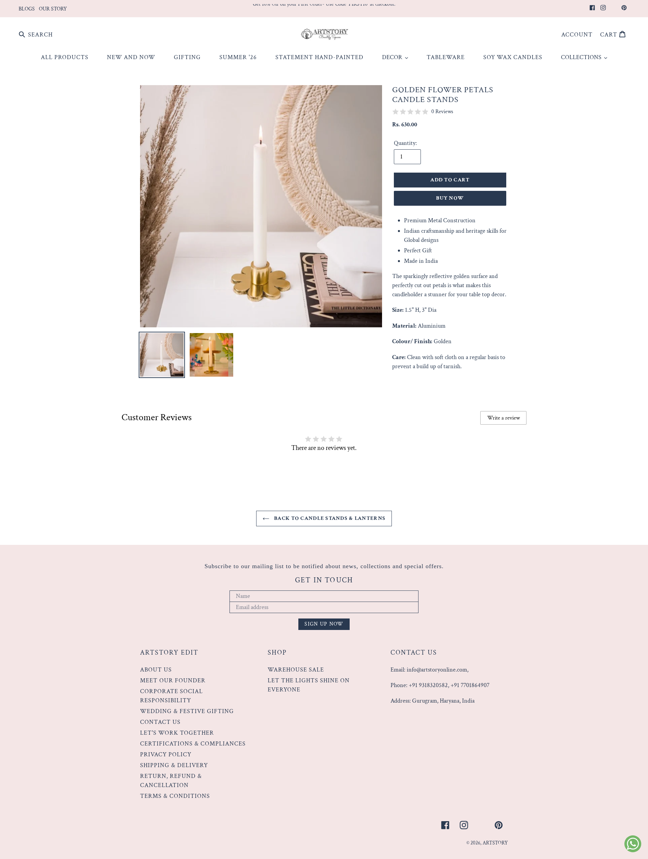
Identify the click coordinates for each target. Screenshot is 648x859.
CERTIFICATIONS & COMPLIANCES (193, 744)
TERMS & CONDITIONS (175, 796)
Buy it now (449, 198)
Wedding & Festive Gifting (187, 711)
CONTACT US (160, 722)
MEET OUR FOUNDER (173, 680)
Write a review (503, 418)
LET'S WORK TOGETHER (177, 733)
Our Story (53, 8)
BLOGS (27, 8)
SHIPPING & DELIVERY (174, 765)
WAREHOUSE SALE (296, 670)
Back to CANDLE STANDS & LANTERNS (329, 518)
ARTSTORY (495, 843)
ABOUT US (156, 670)
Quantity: (405, 143)
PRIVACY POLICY (165, 754)
